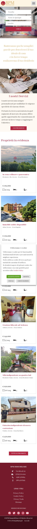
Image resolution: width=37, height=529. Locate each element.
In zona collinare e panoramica (16, 174)
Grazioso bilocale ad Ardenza (15, 325)
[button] (33, 3)
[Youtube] (27, 513)
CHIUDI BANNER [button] (23, 281)
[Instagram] (23, 513)
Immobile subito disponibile (14, 225)
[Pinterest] (18, 513)
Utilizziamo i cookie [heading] (18, 248)
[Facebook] (9, 513)
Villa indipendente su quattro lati (17, 375)
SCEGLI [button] (11, 281)
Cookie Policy (18, 270)
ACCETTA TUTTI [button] (13, 277)
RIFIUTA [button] (26, 277)
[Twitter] (14, 513)
